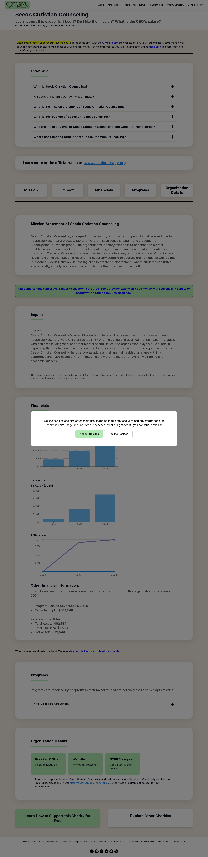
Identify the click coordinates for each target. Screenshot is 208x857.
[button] (104, 428)
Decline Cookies (118, 433)
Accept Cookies (89, 433)
